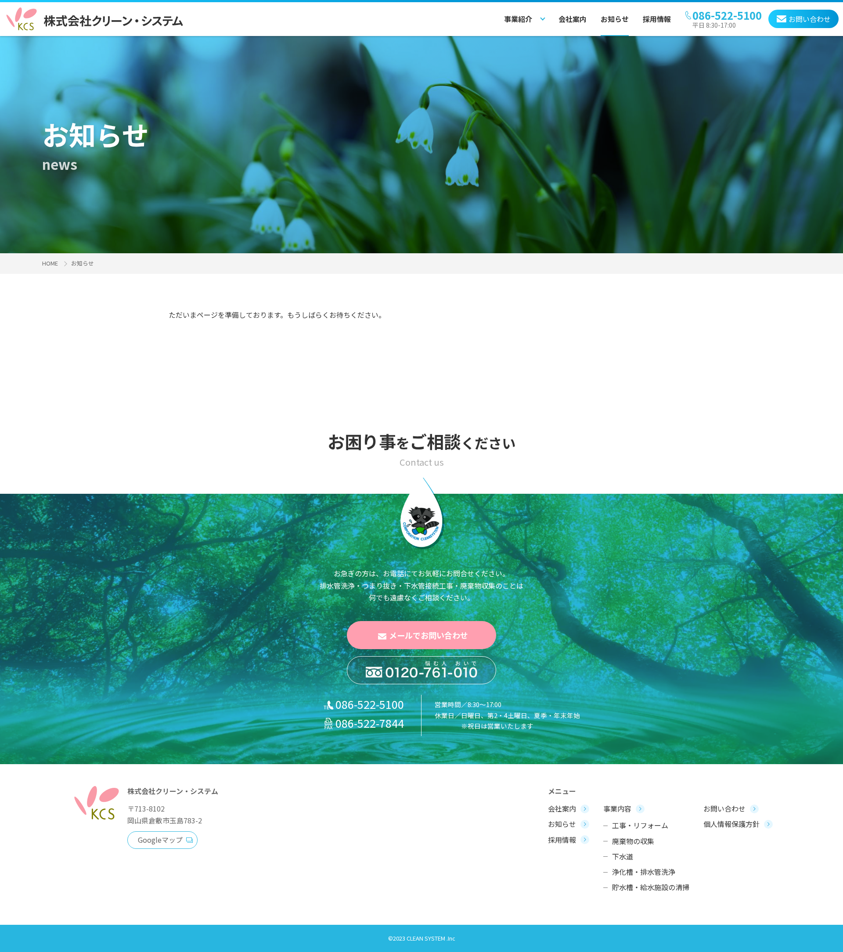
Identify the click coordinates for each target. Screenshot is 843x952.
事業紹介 (518, 19)
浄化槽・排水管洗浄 (643, 871)
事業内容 (617, 808)
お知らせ (615, 19)
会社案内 (572, 19)
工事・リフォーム (640, 825)
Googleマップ (160, 839)
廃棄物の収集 (633, 841)
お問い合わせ (724, 808)
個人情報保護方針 (731, 824)
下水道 (622, 856)
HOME (50, 263)
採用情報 (657, 19)
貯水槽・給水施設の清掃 (650, 887)
